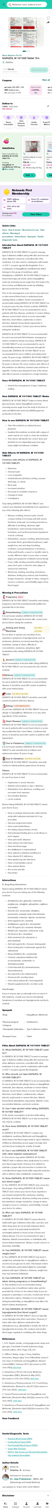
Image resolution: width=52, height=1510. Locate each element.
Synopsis (31, 236)
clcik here (22, 1390)
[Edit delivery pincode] (48, 106)
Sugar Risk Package (17, 1449)
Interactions (20, 236)
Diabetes (9, 62)
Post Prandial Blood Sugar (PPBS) (22, 1445)
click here (16, 1367)
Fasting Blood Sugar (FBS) (19, 1442)
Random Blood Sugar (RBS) (20, 1439)
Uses (4, 230)
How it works (14, 230)
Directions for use (30, 230)
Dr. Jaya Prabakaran (20, 1479)
